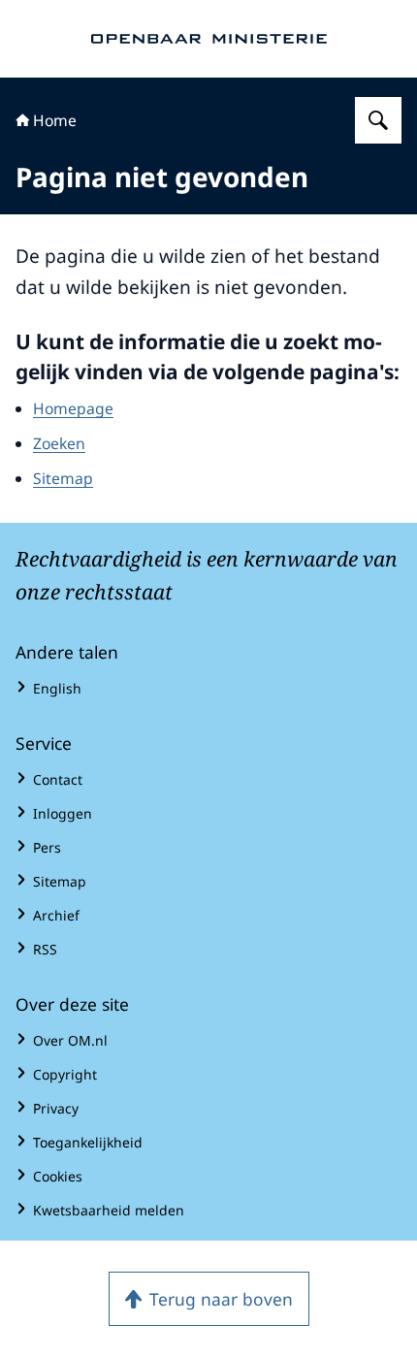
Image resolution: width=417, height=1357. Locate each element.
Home (55, 120)
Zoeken (59, 443)
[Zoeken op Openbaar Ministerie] (378, 120)
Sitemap (63, 478)
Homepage (73, 408)
